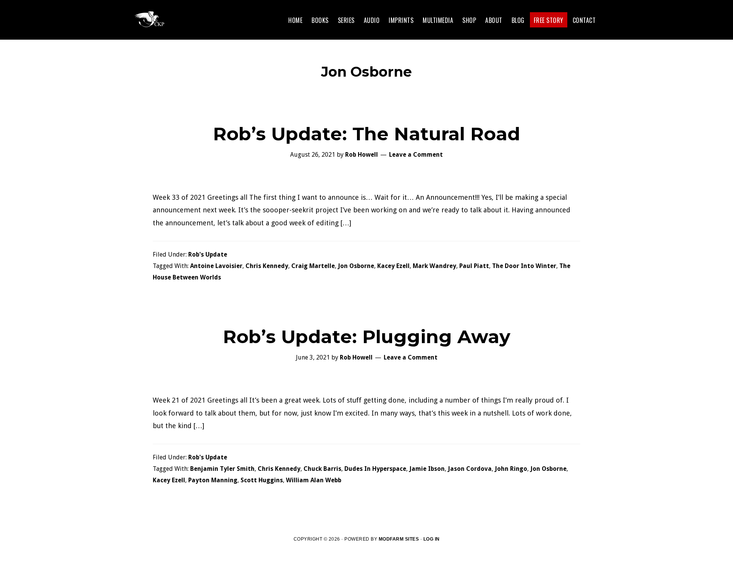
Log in (431, 539)
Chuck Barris (322, 468)
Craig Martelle (313, 266)
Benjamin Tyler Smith (222, 468)
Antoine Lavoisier (216, 266)
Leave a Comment (416, 154)
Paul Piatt (474, 266)
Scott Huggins (262, 480)
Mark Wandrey (434, 266)
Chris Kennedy (266, 266)
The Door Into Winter (524, 266)
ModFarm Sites (399, 539)
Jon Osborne (356, 266)
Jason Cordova (470, 468)
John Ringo (511, 468)
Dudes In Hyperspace (375, 468)
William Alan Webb (313, 480)
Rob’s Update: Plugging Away (366, 337)
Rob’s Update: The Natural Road (366, 134)
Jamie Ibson (427, 468)
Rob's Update (207, 254)
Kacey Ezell (393, 266)
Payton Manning (212, 480)
